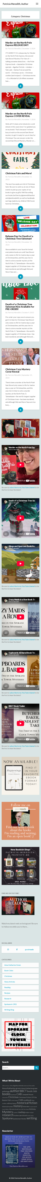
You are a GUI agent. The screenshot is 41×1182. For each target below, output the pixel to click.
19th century (5, 1085)
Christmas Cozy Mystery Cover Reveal (17, 370)
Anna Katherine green (29, 1088)
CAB (19, 1094)
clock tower (14, 1100)
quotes (15, 1112)
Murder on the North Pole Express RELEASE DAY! (18, 43)
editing (9, 1103)
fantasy (14, 1103)
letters (7, 1109)
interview (26, 1106)
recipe (27, 1112)
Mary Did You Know (23, 1109)
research (7, 1115)
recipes (31, 1112)
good (29, 949)
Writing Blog (9, 1010)
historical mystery (7, 1106)
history (18, 1106)
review (16, 1115)
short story (30, 1115)
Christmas (8, 976)
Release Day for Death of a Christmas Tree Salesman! (19, 237)
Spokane (7, 1118)
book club (32, 1091)
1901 (11, 1086)
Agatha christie (18, 1086)
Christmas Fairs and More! (18, 173)
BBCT (23, 1091)
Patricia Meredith (14, 48)
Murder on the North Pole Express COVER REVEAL (18, 114)
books (6, 1094)
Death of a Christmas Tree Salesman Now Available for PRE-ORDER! (19, 306)
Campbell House (27, 1094)
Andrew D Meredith (29, 1085)
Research (7, 999)
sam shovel (23, 1115)
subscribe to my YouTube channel (22, 487)
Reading (7, 987)
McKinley (32, 1109)
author (14, 1091)
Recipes (7, 993)
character (5, 1097)
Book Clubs (8, 970)
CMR (20, 1100)
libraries (12, 1109)
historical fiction (27, 1103)
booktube (13, 1094)
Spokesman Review (19, 1119)
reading (21, 1112)
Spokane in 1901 (10, 1004)
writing (32, 1118)
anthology (6, 1091)
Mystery (7, 1112)
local (16, 1109)
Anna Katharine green (11, 1088)
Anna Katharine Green (12, 965)
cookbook (27, 1100)
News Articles (9, 982)
